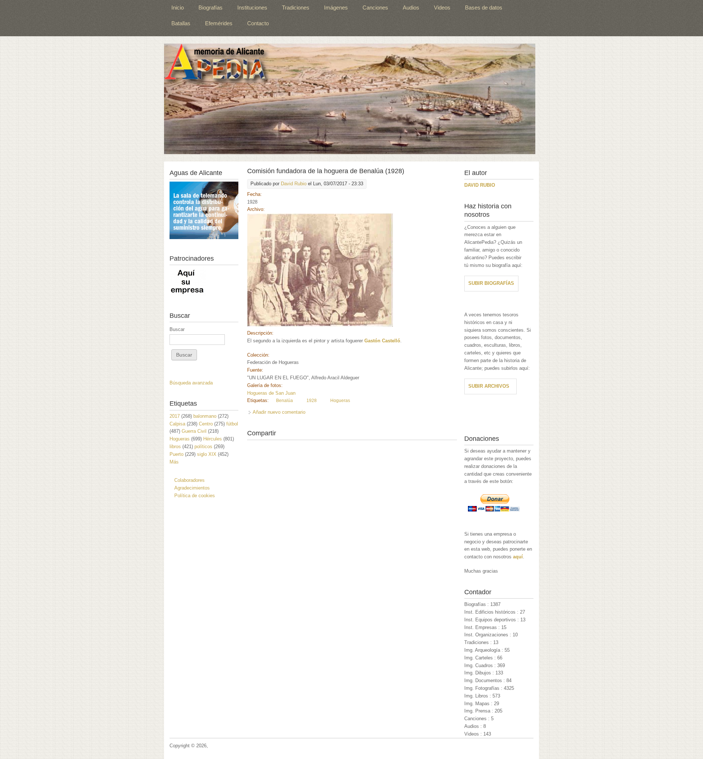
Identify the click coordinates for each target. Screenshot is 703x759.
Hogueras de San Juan (271, 393)
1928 (311, 400)
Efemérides (219, 23)
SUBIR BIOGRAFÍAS (491, 283)
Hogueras (340, 400)
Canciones (375, 7)
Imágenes (336, 7)
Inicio (177, 7)
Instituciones (252, 7)
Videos (442, 7)
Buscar (177, 329)
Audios (411, 7)
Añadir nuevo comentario (279, 412)
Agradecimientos (192, 488)
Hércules (212, 439)
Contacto (258, 23)
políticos (203, 446)
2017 (175, 416)
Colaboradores (189, 480)
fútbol (232, 424)
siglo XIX (206, 454)
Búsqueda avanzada (191, 383)
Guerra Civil (194, 431)
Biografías (210, 7)
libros (175, 446)
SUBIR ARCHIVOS (488, 386)
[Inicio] (349, 99)
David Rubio (293, 183)
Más (174, 462)
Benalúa (284, 400)
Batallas (180, 23)
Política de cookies (194, 495)
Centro (206, 424)
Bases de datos (483, 7)
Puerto (176, 454)
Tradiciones (295, 7)
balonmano (204, 416)
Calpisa (177, 424)
